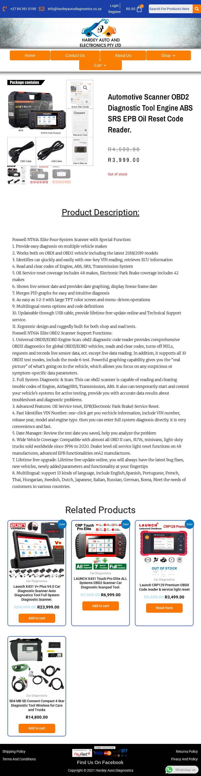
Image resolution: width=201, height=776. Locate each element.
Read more (164, 608)
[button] (85, 87)
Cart (97, 65)
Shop (166, 55)
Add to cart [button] (36, 618)
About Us (123, 55)
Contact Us (75, 55)
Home (30, 55)
